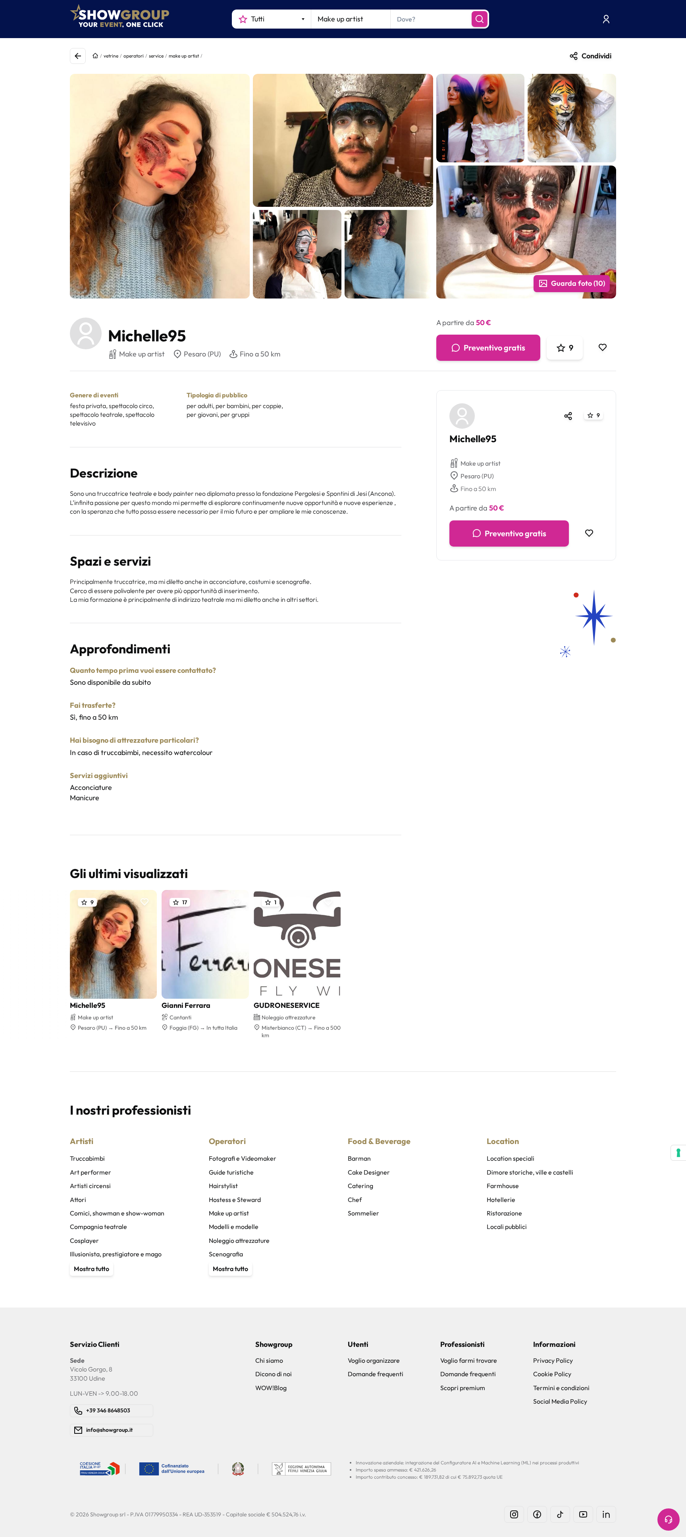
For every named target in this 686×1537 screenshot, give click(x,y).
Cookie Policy (552, 1374)
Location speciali (510, 1158)
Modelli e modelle (233, 1227)
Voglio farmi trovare (468, 1360)
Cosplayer (84, 1240)
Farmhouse (503, 1186)
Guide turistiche (231, 1172)
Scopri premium (462, 1388)
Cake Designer (369, 1172)
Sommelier (363, 1213)
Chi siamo (269, 1360)
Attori (78, 1200)
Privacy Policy (553, 1360)
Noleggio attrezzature (239, 1240)
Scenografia (226, 1254)
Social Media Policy (560, 1401)
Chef (355, 1200)
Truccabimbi (87, 1158)
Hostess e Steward (235, 1200)
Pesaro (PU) (202, 353)
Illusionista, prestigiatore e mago (116, 1254)
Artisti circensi (90, 1186)
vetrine (111, 56)
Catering (360, 1186)
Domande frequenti (375, 1374)
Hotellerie (501, 1200)
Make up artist (481, 463)
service (156, 56)
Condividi (596, 55)
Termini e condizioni (561, 1388)
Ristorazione (504, 1213)
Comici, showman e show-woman (117, 1213)
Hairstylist (223, 1186)
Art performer (90, 1172)
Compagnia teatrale (98, 1227)
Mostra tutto (91, 1269)
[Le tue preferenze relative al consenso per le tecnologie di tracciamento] (678, 1152)
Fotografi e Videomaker (242, 1158)
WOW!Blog (271, 1388)
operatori (133, 56)
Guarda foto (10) (578, 283)
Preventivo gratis (494, 347)
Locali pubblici (507, 1227)
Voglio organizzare (374, 1360)
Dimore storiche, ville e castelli (530, 1172)
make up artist (184, 56)
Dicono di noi (273, 1374)
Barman (359, 1158)
